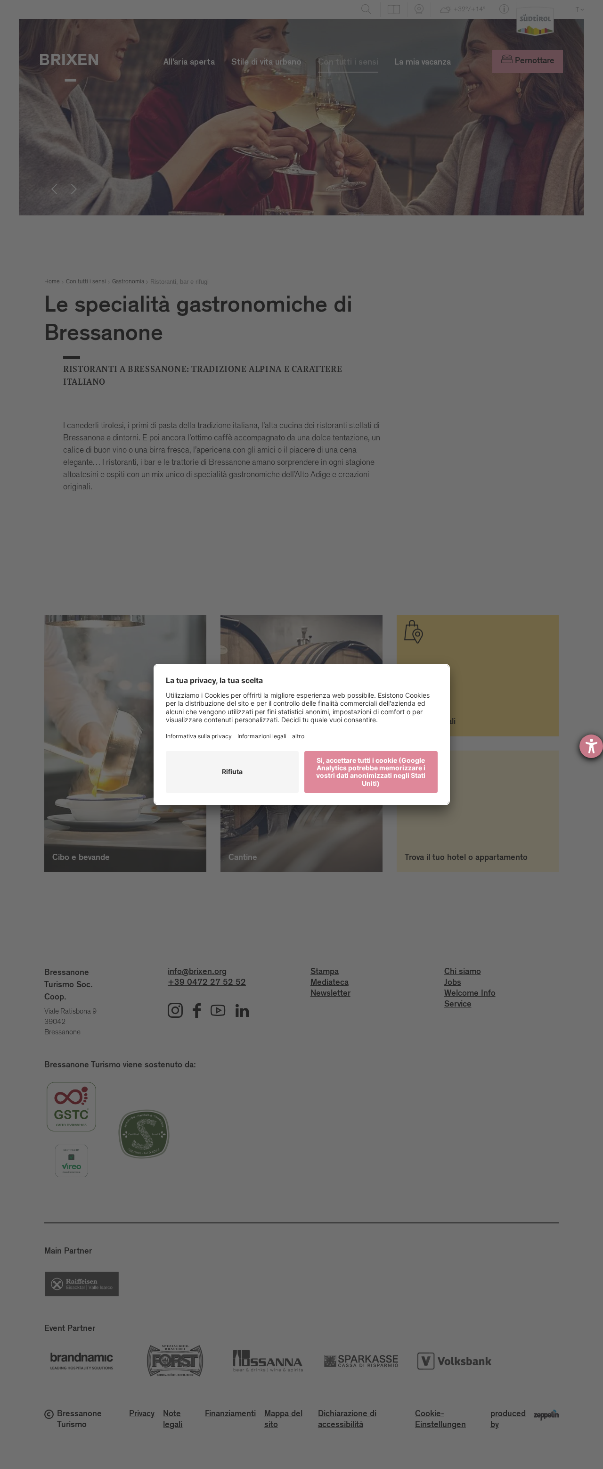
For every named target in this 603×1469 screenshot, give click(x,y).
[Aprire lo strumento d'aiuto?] (591, 746)
